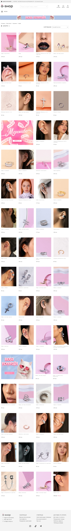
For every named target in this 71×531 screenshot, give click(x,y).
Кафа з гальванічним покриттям (58, 376)
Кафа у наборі (4, 287)
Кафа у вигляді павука (24, 463)
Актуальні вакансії (42, 519)
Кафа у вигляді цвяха (24, 112)
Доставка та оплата (59, 517)
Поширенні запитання (25, 521)
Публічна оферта (58, 521)
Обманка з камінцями (41, 170)
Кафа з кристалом (5, 53)
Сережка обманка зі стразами (8, 404)
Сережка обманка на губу (25, 82)
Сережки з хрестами (23, 287)
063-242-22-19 (8, 519)
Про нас (39, 521)
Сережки (15, 23)
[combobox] (34, 6)
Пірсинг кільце (57, 112)
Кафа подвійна (56, 170)
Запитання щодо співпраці (44, 517)
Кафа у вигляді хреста (6, 316)
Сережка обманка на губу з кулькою (60, 142)
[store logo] (7, 6)
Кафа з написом (22, 492)
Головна (3, 23)
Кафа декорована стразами (59, 82)
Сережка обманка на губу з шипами (42, 83)
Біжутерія (8, 23)
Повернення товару (59, 519)
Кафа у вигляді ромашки (7, 434)
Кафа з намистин (40, 404)
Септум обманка (57, 463)
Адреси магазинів (7, 1)
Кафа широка (56, 229)
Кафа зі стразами (40, 141)
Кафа (20, 53)
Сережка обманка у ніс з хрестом (42, 113)
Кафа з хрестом (39, 316)
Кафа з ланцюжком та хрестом (8, 492)
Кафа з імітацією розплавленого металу (43, 259)
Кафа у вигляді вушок (58, 53)
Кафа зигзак (21, 316)
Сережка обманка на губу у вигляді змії (43, 54)
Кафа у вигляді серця (41, 375)
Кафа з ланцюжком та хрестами (43, 463)
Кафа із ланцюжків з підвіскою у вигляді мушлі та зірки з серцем (61, 347)
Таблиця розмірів (58, 522)
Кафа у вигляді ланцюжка (25, 404)
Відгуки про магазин (25, 517)
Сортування (47, 27)
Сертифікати (23, 519)
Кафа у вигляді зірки (58, 434)
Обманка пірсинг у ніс (6, 112)
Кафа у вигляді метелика (7, 199)
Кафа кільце (4, 258)
